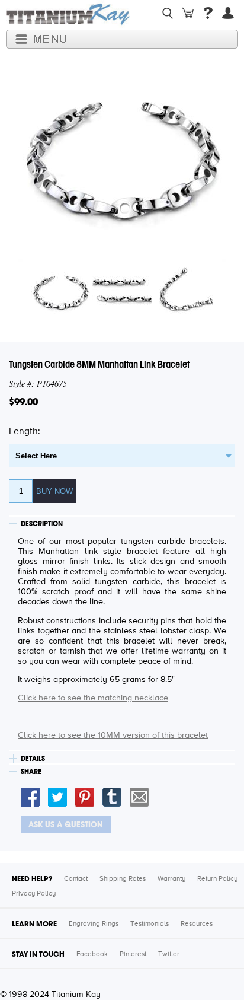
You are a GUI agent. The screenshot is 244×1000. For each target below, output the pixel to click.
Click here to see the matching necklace (93, 698)
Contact (76, 879)
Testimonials (149, 924)
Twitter (168, 954)
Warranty (171, 879)
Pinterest (133, 954)
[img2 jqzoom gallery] (122, 319)
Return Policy (217, 879)
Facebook (92, 954)
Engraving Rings (93, 924)
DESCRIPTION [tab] (42, 524)
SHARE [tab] (31, 771)
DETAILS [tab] (33, 758)
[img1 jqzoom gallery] (60, 319)
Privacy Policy (34, 893)
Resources (197, 924)
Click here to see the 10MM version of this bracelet (113, 735)
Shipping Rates (122, 879)
